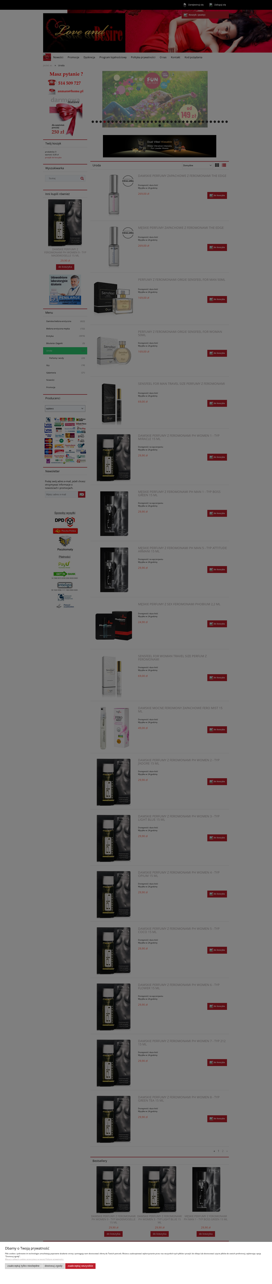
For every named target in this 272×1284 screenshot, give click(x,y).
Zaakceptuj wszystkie (80, 1265)
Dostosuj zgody (53, 1265)
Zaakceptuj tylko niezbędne (23, 1265)
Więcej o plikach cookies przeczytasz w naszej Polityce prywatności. (34, 1259)
